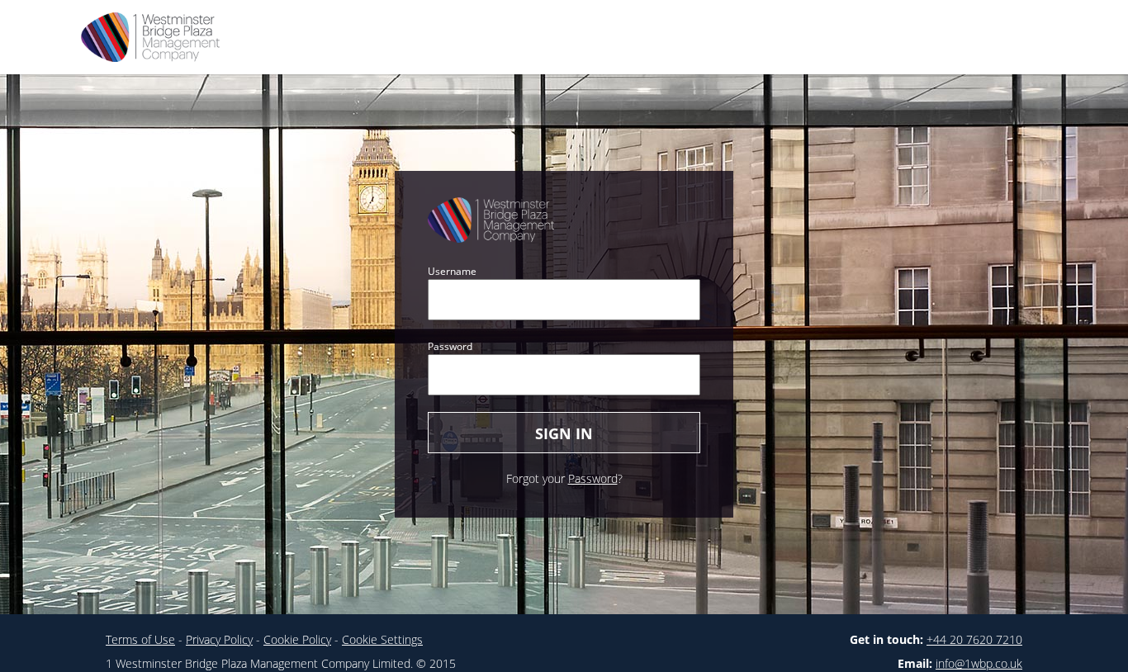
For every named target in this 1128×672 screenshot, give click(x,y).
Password (450, 346)
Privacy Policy (219, 639)
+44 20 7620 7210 (974, 639)
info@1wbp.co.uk (979, 663)
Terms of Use (140, 639)
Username (452, 271)
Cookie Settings (382, 639)
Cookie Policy (297, 639)
